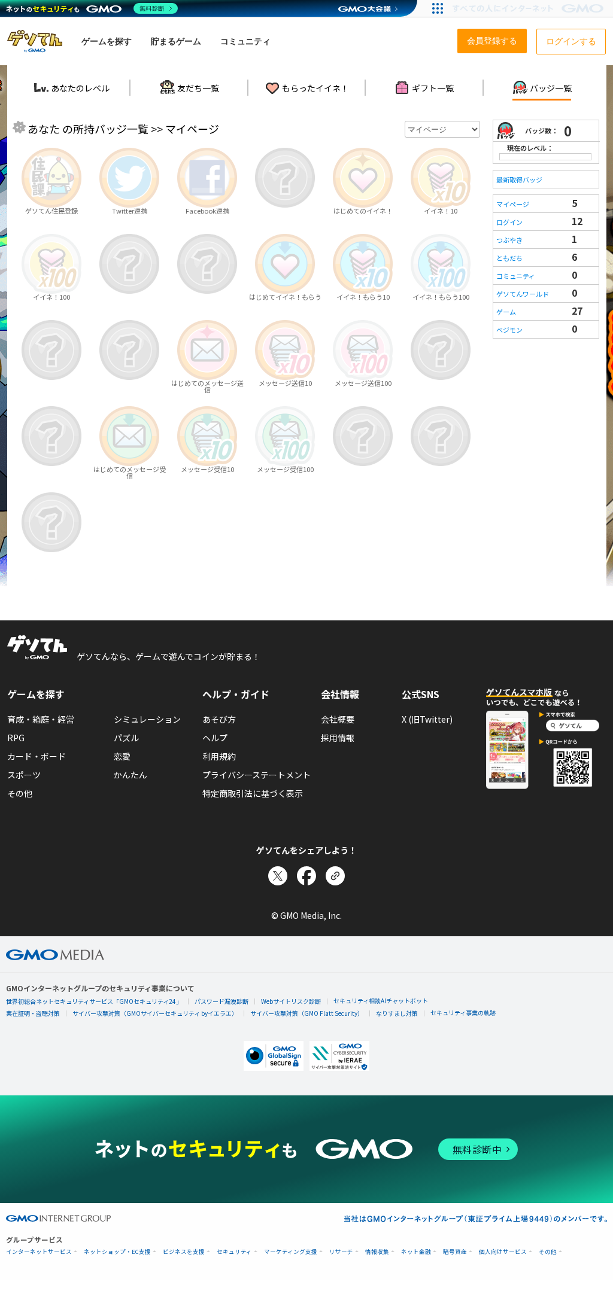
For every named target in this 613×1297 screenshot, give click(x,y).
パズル (126, 738)
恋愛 (122, 756)
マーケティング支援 (290, 1252)
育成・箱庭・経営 (40, 719)
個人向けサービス (503, 1252)
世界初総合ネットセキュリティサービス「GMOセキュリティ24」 (94, 1001)
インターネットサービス (39, 1252)
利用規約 (219, 756)
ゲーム (506, 311)
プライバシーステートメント (256, 775)
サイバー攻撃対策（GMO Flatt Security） (306, 1013)
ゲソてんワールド (522, 294)
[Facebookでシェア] (306, 875)
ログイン (509, 222)
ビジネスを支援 (184, 1252)
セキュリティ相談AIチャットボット (380, 1000)
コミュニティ (515, 276)
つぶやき (509, 240)
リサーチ (341, 1252)
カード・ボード (36, 756)
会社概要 (337, 719)
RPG (16, 738)
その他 (19, 793)
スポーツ (24, 775)
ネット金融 (416, 1252)
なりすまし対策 (397, 1013)
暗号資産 (455, 1252)
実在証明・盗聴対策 (33, 1013)
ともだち (509, 258)
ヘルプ (214, 738)
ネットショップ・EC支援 (117, 1252)
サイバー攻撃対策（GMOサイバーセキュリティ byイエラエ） (155, 1013)
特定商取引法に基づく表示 (252, 793)
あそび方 (219, 719)
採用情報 (337, 738)
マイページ (512, 204)
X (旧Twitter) (427, 719)
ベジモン (509, 329)
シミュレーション (147, 719)
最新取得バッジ (519, 179)
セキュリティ (234, 1252)
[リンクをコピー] (335, 875)
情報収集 (377, 1252)
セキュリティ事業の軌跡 (463, 1012)
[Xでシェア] (277, 875)
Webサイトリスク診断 (291, 1001)
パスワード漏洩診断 (221, 1001)
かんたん (130, 775)
